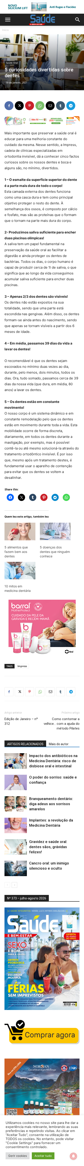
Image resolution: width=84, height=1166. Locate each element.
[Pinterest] (29, 105)
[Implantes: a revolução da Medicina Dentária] (15, 825)
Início (5, 30)
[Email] (50, 105)
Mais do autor (59, 744)
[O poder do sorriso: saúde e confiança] (15, 782)
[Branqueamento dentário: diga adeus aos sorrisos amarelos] (15, 804)
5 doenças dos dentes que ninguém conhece (55, 551)
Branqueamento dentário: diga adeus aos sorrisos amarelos (51, 803)
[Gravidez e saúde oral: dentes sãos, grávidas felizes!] (15, 847)
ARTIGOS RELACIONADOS (25, 744)
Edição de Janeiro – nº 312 (21, 721)
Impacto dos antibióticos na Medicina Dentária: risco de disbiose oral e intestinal (53, 760)
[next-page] (14, 885)
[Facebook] (8, 105)
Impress (22, 666)
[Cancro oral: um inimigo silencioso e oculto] (15, 868)
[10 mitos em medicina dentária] (19, 571)
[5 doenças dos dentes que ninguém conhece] (55, 531)
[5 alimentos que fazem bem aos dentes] (19, 531)
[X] (19, 105)
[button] (7, 20)
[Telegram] (70, 105)
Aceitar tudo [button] (43, 1155)
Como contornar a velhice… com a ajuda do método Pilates (62, 723)
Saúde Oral (12, 62)
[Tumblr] (60, 105)
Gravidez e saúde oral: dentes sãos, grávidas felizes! (48, 846)
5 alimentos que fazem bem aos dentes (16, 551)
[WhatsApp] (39, 105)
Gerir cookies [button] (17, 1155)
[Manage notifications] (73, 1156)
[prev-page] (7, 885)
